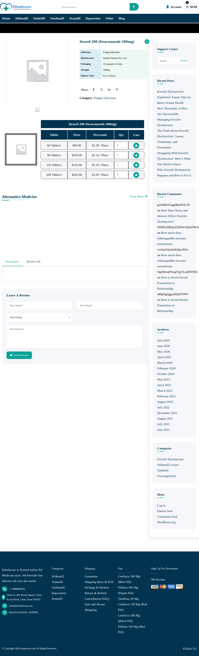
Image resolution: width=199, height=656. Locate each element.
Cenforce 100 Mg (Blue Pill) (129, 579)
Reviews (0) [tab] (33, 261)
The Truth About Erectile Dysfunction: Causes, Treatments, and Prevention (173, 139)
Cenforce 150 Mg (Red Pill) (132, 606)
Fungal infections (22, 28)
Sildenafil (21, 18)
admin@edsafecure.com (21, 606)
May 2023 (163, 379)
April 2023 (164, 385)
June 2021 (163, 429)
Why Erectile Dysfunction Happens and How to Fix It (174, 172)
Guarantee (91, 576)
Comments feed (167, 516)
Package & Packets (97, 587)
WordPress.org (166, 522)
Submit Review (21, 355)
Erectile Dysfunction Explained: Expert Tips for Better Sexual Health (174, 97)
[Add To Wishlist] (147, 41)
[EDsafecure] (15, 7)
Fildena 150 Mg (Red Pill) (131, 629)
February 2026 (166, 368)
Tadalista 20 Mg (128, 598)
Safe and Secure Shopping (95, 606)
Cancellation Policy (97, 598)
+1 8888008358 (17, 589)
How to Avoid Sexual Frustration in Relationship (172, 283)
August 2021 (165, 418)
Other (110, 18)
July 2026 (163, 340)
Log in (161, 505)
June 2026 (163, 346)
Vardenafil (57, 18)
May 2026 (163, 351)
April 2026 (164, 357)
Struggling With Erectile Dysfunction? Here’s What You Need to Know (174, 158)
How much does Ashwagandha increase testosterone (171, 238)
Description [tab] (12, 261)
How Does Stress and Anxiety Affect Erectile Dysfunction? (172, 216)
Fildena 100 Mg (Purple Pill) (128, 590)
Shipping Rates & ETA (99, 582)
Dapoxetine (93, 18)
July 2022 (163, 407)
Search (184, 60)
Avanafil (75, 18)
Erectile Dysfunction (170, 459)
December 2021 (167, 413)
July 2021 (163, 424)
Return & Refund (95, 593)
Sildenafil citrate (167, 464)
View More (137, 196)
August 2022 (165, 401)
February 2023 (166, 396)
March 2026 (164, 362)
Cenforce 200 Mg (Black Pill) (129, 618)
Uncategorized (166, 476)
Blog (122, 18)
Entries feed (164, 511)
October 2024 (165, 374)
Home (6, 18)
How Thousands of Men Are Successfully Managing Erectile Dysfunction (172, 117)
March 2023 (164, 390)
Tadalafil (39, 18)
